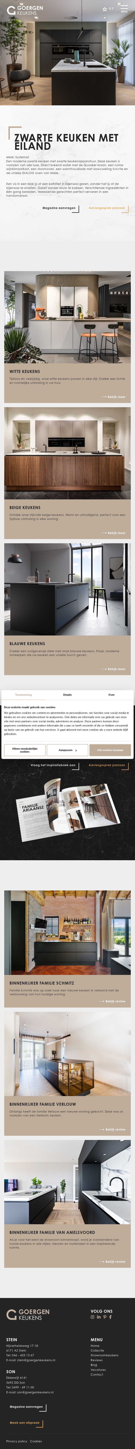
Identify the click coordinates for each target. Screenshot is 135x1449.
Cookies (36, 1441)
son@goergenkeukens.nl (35, 1392)
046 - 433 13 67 (23, 1355)
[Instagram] (92, 1317)
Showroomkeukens (104, 1355)
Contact (97, 1374)
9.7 (111, 8)
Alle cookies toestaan (110, 750)
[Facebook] (110, 1317)
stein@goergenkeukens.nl (36, 1360)
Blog (94, 1365)
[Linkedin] (99, 1317)
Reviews (97, 1360)
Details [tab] (67, 694)
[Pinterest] (105, 1317)
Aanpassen (65, 750)
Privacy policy (16, 1441)
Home (95, 1346)
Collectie (97, 1350)
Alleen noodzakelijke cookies (24, 750)
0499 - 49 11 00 (23, 1387)
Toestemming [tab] (23, 694)
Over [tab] (111, 694)
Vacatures (98, 1370)
